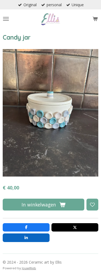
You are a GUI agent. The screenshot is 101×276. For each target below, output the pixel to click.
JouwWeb (29, 268)
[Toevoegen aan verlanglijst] (92, 205)
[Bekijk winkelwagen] (95, 18)
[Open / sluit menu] (6, 18)
